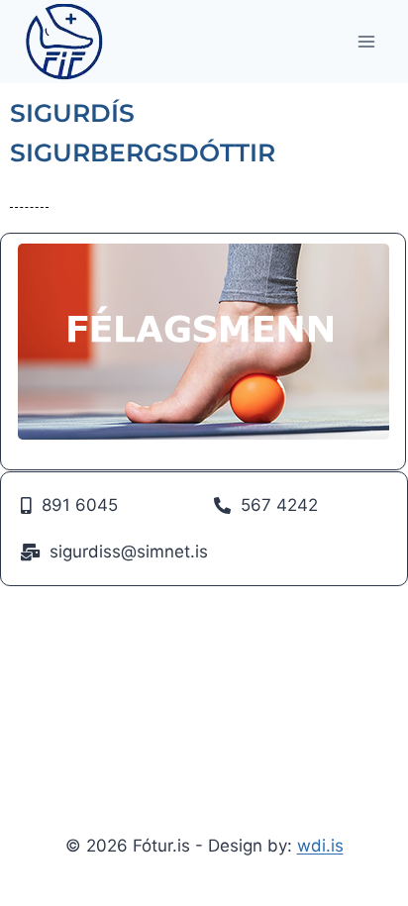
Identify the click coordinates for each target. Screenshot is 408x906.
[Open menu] (366, 41)
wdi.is (320, 846)
